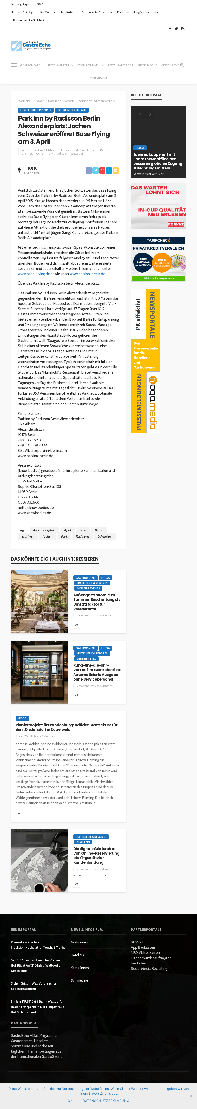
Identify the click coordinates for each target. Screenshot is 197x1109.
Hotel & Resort (58, 65)
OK (70, 1101)
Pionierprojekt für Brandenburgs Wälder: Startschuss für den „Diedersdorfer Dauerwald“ (66, 727)
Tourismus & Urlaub (71, 110)
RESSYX (137, 942)
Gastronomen (81, 942)
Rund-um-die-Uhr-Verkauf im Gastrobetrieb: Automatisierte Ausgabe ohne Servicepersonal (97, 672)
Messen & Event (172, 65)
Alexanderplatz (69, 149)
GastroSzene (85, 577)
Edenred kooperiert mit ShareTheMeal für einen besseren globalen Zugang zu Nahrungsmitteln (157, 161)
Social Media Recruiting (149, 968)
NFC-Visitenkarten (145, 953)
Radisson (62, 153)
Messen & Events (88, 588)
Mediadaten (69, 12)
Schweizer (76, 153)
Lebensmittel (86, 658)
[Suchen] (182, 65)
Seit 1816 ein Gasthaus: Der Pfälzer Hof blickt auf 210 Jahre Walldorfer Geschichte (36, 965)
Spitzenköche (147, 65)
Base (94, 149)
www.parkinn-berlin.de (87, 274)
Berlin (104, 149)
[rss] (183, 28)
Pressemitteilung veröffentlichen (138, 12)
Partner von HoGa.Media (29, 20)
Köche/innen (80, 968)
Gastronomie (30, 65)
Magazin (83, 842)
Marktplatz (98, 77)
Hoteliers (77, 955)
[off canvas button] (14, 65)
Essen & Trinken (88, 65)
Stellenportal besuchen (97, 12)
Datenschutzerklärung (106, 1101)
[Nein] (191, 1095)
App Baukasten (143, 947)
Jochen (40, 153)
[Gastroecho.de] (31, 46)
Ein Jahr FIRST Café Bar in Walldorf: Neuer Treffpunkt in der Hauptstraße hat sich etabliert (37, 1007)
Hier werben (47, 12)
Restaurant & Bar (120, 65)
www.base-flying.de (34, 274)
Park (50, 153)
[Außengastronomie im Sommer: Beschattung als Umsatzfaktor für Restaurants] (39, 601)
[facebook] (170, 28)
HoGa (105, 577)
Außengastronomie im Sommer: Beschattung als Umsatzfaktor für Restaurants (96, 602)
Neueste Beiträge (22, 12)
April (85, 149)
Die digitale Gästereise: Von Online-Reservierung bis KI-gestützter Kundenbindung (96, 855)
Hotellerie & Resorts (35, 110)
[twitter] (176, 28)
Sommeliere (79, 980)
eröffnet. (27, 153)
